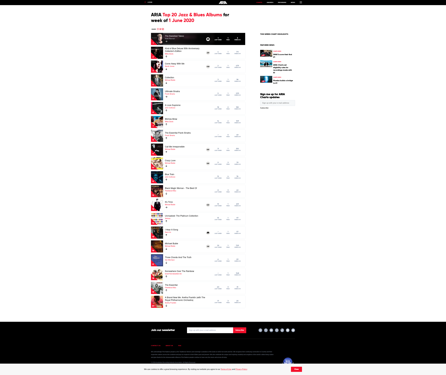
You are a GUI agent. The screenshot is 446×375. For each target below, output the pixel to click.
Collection (169, 77)
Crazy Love (170, 160)
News (293, 2)
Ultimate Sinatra (172, 91)
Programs (282, 2)
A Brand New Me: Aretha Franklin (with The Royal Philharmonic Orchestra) (185, 299)
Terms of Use (226, 369)
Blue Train (169, 174)
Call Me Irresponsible (175, 146)
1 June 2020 (181, 20)
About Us (169, 345)
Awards (270, 2)
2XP (208, 53)
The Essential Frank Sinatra (178, 132)
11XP (208, 66)
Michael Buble (171, 243)
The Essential (171, 284)
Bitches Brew (171, 118)
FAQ (179, 345)
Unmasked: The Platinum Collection (181, 215)
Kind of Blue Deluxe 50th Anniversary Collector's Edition (182, 50)
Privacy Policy (241, 369)
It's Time (169, 201)
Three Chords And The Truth (178, 257)
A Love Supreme (172, 104)
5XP (208, 149)
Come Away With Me (174, 63)
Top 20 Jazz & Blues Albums (192, 15)
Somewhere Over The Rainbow (179, 270)
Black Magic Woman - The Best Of (181, 187)
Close (296, 369)
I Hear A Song (171, 229)
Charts (259, 2)
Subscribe (239, 330)
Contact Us (156, 345)
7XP (208, 246)
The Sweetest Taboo (174, 35)
